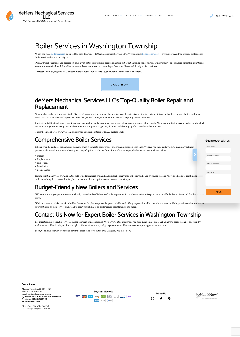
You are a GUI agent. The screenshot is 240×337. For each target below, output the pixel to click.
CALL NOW (120, 85)
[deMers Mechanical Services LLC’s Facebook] (161, 299)
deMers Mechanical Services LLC (46, 15)
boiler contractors (150, 54)
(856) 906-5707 (225, 15)
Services (149, 16)
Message (210, 172)
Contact (170, 16)
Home (107, 16)
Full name (211, 146)
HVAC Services (132, 16)
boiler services (58, 54)
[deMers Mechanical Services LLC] (9, 15)
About (116, 16)
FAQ (161, 16)
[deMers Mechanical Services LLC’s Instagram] (152, 299)
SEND (219, 191)
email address (213, 164)
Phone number (213, 155)
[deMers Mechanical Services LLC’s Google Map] (169, 299)
